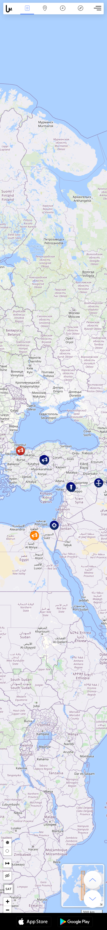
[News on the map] (10, 9)
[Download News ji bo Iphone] (33, 922)
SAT (8, 889)
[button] (54, 525)
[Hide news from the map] (7, 876)
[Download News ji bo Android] (75, 922)
